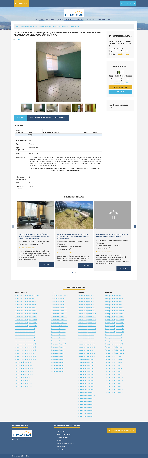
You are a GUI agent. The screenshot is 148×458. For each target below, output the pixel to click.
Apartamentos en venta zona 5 (25, 338)
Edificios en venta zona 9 (23, 380)
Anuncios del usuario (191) (120, 83)
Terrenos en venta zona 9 (113, 371)
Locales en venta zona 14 (86, 350)
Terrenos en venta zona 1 (113, 356)
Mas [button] (109, 19)
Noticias (59, 440)
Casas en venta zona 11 (58, 353)
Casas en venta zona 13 (58, 359)
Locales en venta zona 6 (86, 338)
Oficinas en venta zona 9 (86, 398)
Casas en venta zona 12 (58, 356)
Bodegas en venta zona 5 (113, 335)
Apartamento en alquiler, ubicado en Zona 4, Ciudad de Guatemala (112, 235)
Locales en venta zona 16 (86, 356)
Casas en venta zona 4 (58, 335)
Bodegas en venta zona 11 (114, 344)
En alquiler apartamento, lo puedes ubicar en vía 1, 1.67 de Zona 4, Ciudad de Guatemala (73, 236)
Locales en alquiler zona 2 (86, 299)
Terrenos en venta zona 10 (114, 374)
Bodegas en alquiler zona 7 (114, 302)
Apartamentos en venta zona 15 (25, 356)
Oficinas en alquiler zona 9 (87, 371)
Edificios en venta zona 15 (23, 386)
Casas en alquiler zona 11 (59, 311)
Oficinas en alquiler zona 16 (87, 389)
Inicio (17, 26)
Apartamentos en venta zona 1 (25, 329)
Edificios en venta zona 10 (23, 383)
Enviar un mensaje (120, 87)
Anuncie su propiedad (64, 434)
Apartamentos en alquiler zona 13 (26, 317)
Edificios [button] (91, 19)
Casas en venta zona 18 (58, 371)
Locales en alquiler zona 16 (87, 332)
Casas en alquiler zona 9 (59, 305)
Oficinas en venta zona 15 (86, 413)
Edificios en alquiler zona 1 (23, 362)
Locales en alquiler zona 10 (87, 314)
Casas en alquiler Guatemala (60, 295)
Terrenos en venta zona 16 (114, 386)
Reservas (120, 92)
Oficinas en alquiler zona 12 (87, 380)
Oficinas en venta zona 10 (86, 401)
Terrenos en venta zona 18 (114, 392)
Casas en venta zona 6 (58, 341)
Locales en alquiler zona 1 (86, 295)
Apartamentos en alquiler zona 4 (25, 302)
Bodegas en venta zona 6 (113, 338)
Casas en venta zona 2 (58, 332)
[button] (101, 43)
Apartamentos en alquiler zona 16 (26, 326)
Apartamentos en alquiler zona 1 (25, 299)
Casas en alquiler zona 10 (59, 308)
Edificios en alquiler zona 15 (24, 374)
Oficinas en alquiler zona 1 (87, 359)
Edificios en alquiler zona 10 (24, 368)
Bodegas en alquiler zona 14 (114, 320)
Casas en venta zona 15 (58, 365)
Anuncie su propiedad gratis (124, 430)
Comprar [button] (50, 19)
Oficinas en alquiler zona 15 (87, 386)
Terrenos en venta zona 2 (113, 359)
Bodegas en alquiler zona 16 (114, 326)
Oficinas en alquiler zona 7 (87, 368)
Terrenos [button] (80, 19)
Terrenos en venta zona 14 (114, 380)
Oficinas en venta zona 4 (86, 395)
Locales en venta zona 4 (86, 335)
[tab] (20, 118)
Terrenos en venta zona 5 (113, 362)
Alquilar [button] (39, 19)
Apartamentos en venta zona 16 (25, 359)
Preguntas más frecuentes (65, 443)
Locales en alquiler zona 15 (87, 329)
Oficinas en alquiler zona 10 (87, 374)
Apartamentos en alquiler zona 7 (25, 308)
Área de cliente (128, 3)
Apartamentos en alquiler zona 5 (25, 305)
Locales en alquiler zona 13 (87, 323)
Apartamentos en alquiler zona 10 (26, 311)
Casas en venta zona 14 (58, 362)
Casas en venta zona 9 (58, 347)
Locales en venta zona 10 (86, 344)
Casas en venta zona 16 (58, 368)
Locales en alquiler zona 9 (86, 311)
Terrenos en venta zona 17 (114, 389)
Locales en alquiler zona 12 (87, 317)
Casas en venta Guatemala (59, 326)
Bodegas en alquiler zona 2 (114, 295)
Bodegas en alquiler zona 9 (114, 305)
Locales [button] (60, 19)
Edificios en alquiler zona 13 (24, 371)
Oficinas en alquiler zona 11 (87, 377)
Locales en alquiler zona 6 (86, 305)
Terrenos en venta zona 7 (113, 365)
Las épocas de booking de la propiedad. (48, 118)
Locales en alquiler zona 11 (87, 320)
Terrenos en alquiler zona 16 (114, 353)
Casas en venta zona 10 (58, 350)
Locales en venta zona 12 (86, 347)
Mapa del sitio (61, 446)
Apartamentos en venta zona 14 (25, 353)
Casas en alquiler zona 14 (59, 317)
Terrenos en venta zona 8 (113, 368)
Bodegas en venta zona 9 (113, 341)
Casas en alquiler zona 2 (59, 302)
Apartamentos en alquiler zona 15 (26, 323)
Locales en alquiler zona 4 (86, 302)
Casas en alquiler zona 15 (59, 320)
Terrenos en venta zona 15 (114, 383)
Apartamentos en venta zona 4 (25, 335)
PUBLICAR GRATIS (21, 3)
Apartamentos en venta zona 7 (25, 341)
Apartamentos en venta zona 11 (25, 347)
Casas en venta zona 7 (58, 344)
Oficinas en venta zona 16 (86, 416)
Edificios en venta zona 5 (23, 377)
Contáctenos (61, 431)
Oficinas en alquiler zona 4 (87, 362)
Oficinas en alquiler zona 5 (87, 365)
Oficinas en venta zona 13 (86, 407)
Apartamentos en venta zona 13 (25, 350)
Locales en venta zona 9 (86, 341)
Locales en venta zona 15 (86, 353)
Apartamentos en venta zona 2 (25, 332)
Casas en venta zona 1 (58, 329)
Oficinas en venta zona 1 (86, 392)
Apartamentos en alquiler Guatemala (27, 295)
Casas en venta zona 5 (58, 338)
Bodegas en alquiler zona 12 (114, 314)
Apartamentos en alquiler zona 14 (26, 320)
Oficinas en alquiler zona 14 (87, 383)
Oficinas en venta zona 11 (86, 404)
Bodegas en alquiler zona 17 (114, 329)
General (20, 118)
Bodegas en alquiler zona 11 (114, 311)
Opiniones (60, 449)
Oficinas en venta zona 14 (86, 410)
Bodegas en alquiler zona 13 (114, 317)
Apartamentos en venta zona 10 (25, 344)
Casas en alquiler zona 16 (59, 323)
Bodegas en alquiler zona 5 (114, 299)
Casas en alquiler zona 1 (59, 299)
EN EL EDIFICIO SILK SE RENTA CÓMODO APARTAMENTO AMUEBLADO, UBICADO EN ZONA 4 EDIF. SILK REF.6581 (34, 236)
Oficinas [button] (69, 19)
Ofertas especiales (63, 437)
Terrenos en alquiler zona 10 (114, 350)
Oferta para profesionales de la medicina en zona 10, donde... (59, 26)
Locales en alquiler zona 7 (86, 308)
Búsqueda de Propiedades (29, 26)
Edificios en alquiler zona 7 (23, 365)
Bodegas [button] (101, 19)
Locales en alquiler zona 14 (87, 326)
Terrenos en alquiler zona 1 (114, 347)
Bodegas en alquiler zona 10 (114, 308)
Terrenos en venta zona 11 (114, 377)
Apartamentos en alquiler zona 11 (26, 314)
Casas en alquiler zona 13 (59, 314)
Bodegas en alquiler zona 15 (114, 323)
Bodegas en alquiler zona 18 (114, 332)
